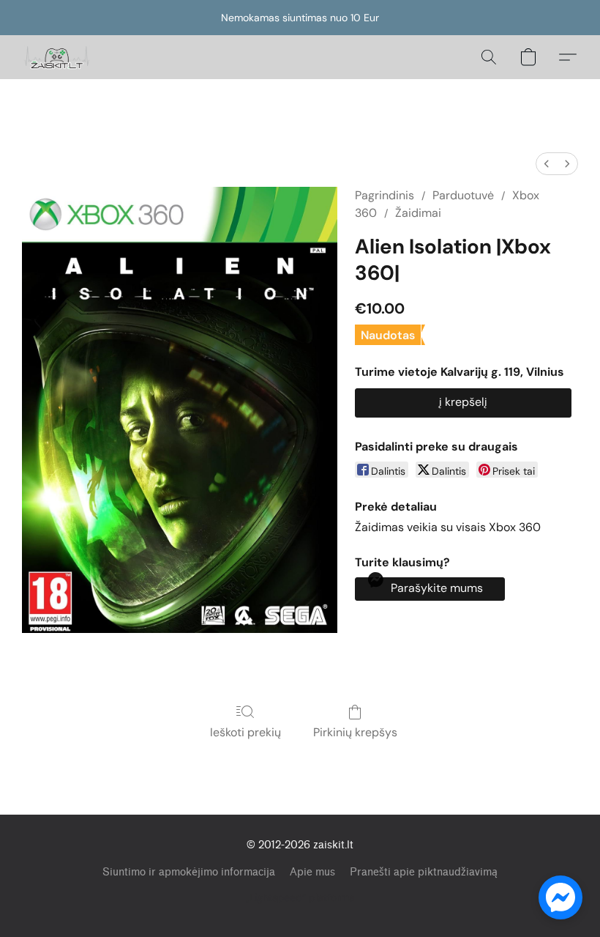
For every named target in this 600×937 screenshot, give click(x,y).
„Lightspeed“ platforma (300, 897)
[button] (57, 57)
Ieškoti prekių (245, 732)
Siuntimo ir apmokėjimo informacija (188, 872)
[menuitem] (546, 163)
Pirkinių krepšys (355, 732)
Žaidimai (418, 213)
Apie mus (312, 872)
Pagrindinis (384, 195)
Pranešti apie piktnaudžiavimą (424, 872)
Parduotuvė (463, 195)
